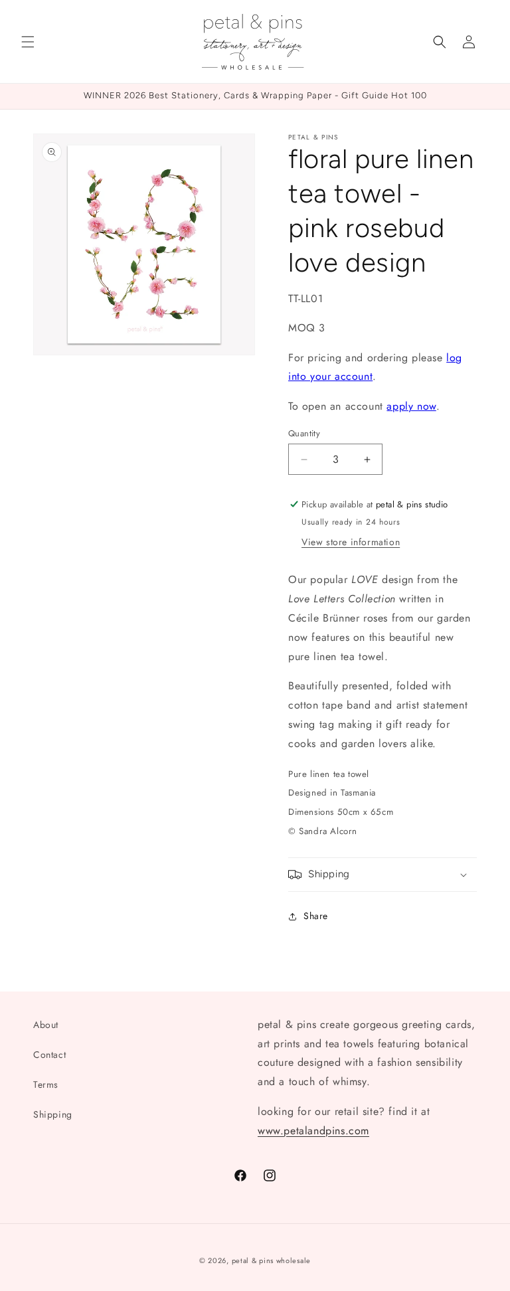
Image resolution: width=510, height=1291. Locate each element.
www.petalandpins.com (313, 1130)
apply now (411, 406)
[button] (27, 41)
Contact (49, 1054)
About (45, 1024)
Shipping (52, 1114)
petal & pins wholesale (271, 1260)
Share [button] (315, 915)
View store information (350, 542)
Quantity (304, 433)
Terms (45, 1084)
